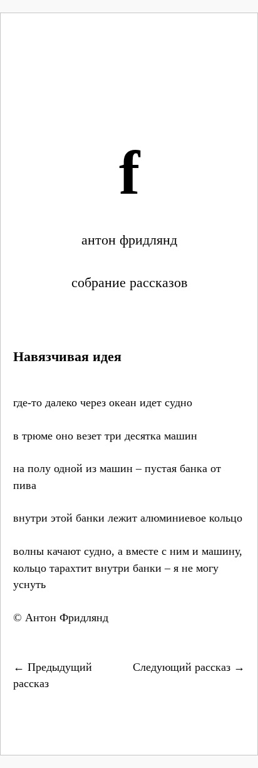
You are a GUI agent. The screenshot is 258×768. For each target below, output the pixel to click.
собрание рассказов (129, 282)
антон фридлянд (129, 240)
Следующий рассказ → (189, 667)
